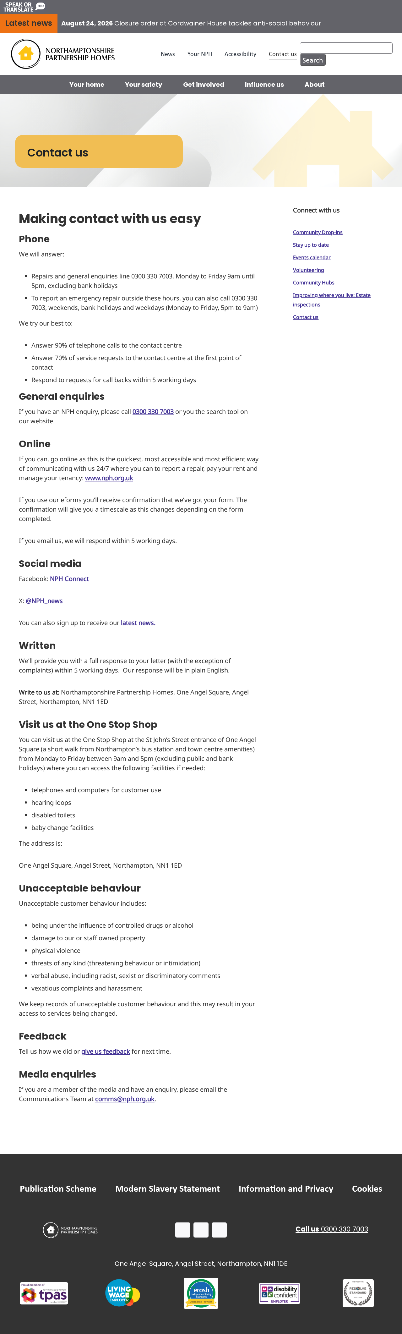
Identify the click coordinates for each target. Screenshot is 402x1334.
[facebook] (182, 1230)
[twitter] (201, 1230)
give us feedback (105, 1051)
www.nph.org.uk (109, 478)
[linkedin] (219, 1230)
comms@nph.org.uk (125, 1099)
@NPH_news (44, 600)
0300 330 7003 (153, 411)
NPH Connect (69, 578)
